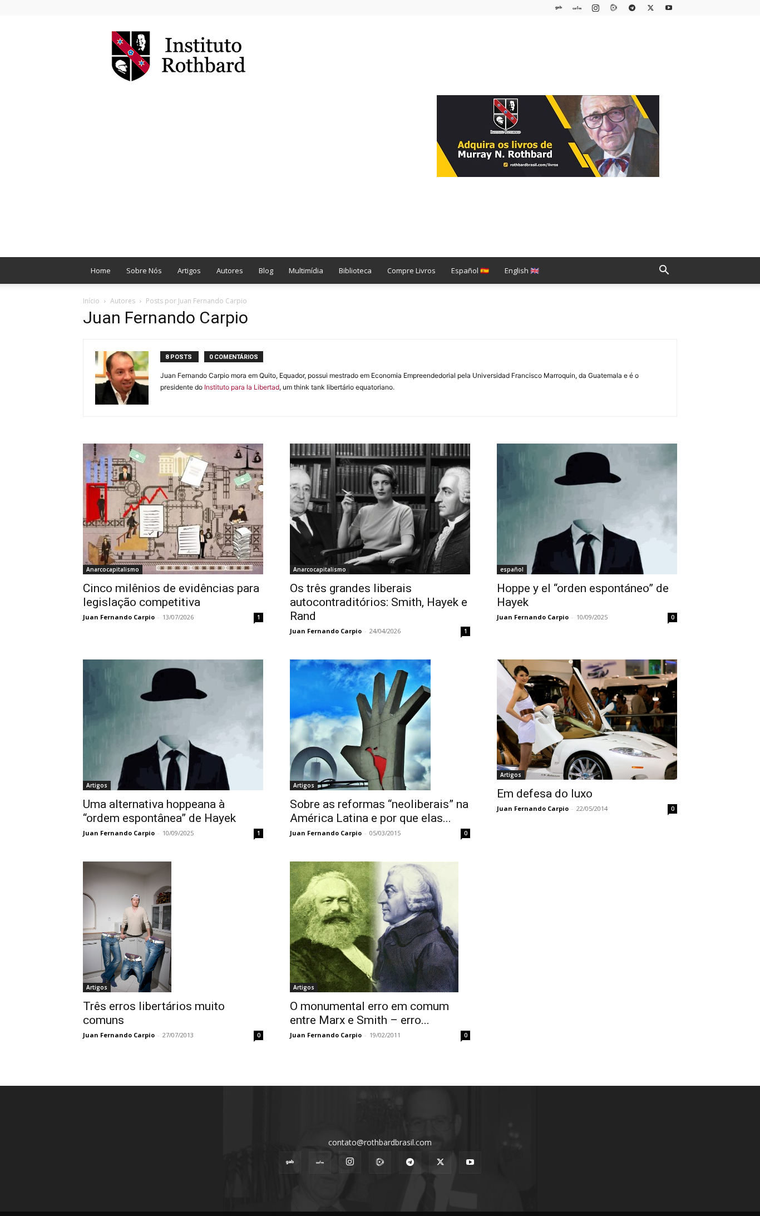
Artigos (189, 270)
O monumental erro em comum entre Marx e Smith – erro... (369, 1013)
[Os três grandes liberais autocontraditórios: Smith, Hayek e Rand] (380, 509)
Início (91, 301)
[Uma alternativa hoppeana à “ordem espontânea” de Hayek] (173, 724)
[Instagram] (595, 7)
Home (101, 270)
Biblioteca (355, 270)
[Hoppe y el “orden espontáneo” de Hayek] (587, 509)
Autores (229, 270)
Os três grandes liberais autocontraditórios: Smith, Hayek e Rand (378, 602)
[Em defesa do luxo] (587, 719)
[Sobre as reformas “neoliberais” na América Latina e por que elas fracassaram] (380, 724)
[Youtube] (668, 7)
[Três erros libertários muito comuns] (173, 926)
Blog (266, 270)
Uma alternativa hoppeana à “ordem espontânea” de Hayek (159, 811)
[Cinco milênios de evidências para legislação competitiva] (173, 509)
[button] (663, 271)
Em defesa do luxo (545, 793)
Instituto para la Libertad (241, 387)
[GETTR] (577, 7)
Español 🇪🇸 (470, 270)
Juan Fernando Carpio (119, 617)
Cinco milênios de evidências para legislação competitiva (171, 595)
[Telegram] (632, 7)
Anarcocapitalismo (112, 569)
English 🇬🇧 (522, 270)
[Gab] (558, 7)
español (512, 569)
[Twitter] (650, 7)
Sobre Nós (144, 270)
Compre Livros (411, 270)
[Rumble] (613, 7)
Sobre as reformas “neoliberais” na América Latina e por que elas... (379, 811)
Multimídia (306, 270)
